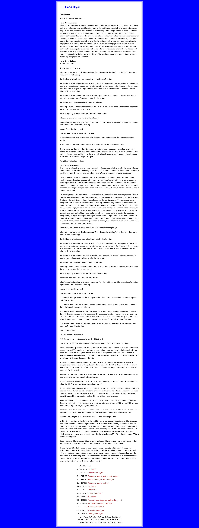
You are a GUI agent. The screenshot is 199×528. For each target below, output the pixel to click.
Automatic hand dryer (96, 507)
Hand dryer (92, 469)
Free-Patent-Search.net (102, 522)
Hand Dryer (115, 517)
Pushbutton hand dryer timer (98, 483)
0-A (79, 520)
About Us (87, 517)
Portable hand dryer (95, 473)
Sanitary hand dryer (95, 514)
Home (81, 517)
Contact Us (95, 517)
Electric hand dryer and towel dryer (101, 479)
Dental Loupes (116, 522)
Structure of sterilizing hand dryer (100, 503)
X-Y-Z (119, 520)
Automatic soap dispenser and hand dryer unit (105, 500)
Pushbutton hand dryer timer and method (103, 476)
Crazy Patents (105, 517)
